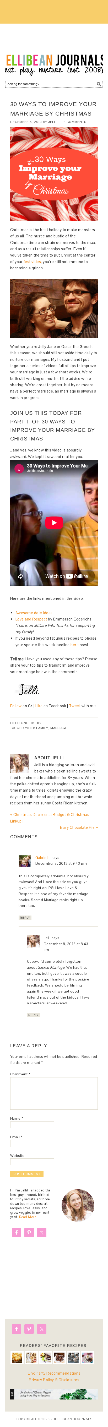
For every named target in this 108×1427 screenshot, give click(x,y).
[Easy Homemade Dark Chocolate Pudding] (87, 1358)
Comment (20, 1074)
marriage (58, 728)
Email (16, 1137)
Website (17, 1155)
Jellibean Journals (54, 50)
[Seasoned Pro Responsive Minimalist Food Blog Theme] (54, 1398)
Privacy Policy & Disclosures (54, 1379)
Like (38, 705)
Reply (25, 917)
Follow (16, 705)
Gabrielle (43, 857)
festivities (32, 261)
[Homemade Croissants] (17, 1358)
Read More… (29, 1217)
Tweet (75, 705)
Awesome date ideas (34, 612)
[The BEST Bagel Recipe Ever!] (31, 1358)
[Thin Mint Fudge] (59, 1358)
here (75, 644)
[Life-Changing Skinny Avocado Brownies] (45, 1358)
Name (16, 1118)
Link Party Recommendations (54, 1373)
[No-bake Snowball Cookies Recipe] (73, 1358)
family (42, 728)
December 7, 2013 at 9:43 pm (61, 863)
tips (38, 723)
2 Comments (74, 122)
